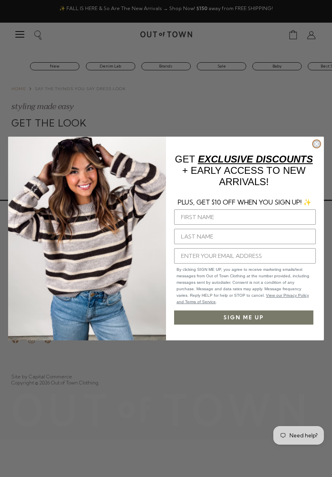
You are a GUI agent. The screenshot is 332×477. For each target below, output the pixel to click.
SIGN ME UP (243, 317)
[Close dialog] (317, 144)
